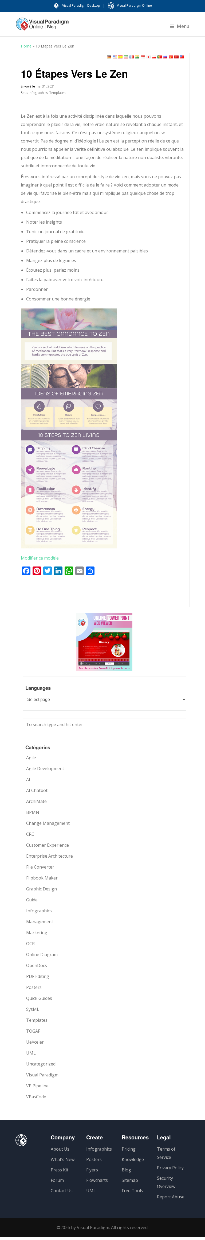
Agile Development (45, 768)
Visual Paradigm (42, 1075)
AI (28, 779)
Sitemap (130, 1180)
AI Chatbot (37, 790)
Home (26, 46)
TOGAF (33, 1031)
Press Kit (59, 1170)
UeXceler (35, 1042)
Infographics (38, 92)
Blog (126, 1170)
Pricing (129, 1149)
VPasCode (36, 1097)
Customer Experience (47, 845)
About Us (60, 1149)
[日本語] (148, 57)
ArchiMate (36, 801)
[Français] (131, 57)
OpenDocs (36, 965)
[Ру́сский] (165, 57)
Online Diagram (42, 954)
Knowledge (133, 1159)
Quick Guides (39, 998)
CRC (30, 834)
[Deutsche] (109, 57)
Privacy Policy (170, 1168)
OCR (30, 943)
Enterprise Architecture (49, 856)
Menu (183, 26)
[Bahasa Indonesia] (143, 57)
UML (31, 1053)
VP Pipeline (37, 1086)
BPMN (32, 812)
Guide (32, 900)
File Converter (40, 867)
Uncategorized (41, 1064)
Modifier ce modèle (40, 558)
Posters (34, 987)
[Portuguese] (159, 57)
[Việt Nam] (171, 57)
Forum (57, 1180)
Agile (31, 757)
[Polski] (154, 57)
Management (39, 922)
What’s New (62, 1159)
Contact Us (62, 1191)
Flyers (92, 1170)
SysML (32, 1009)
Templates (57, 92)
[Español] (120, 57)
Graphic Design (41, 889)
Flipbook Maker (42, 878)
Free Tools (132, 1191)
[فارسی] (126, 57)
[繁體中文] (182, 57)
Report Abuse (170, 1197)
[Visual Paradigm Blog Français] (42, 27)
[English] (115, 57)
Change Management (48, 823)
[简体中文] (176, 57)
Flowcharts (97, 1180)
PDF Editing (37, 976)
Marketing (36, 933)
